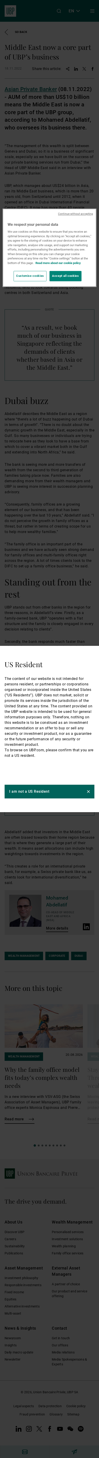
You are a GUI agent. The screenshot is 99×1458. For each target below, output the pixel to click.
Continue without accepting (75, 214)
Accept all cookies (65, 276)
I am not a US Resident (29, 791)
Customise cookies (30, 276)
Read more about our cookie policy (58, 263)
